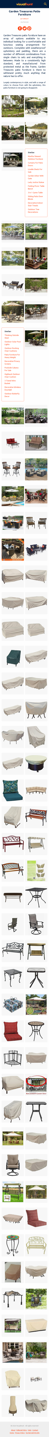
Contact (35, 1430)
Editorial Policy (22, 1430)
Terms (12, 1433)
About (13, 1430)
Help (29, 1430)
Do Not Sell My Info (32, 1433)
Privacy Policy (20, 1433)
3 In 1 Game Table (35, 193)
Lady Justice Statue (36, 182)
